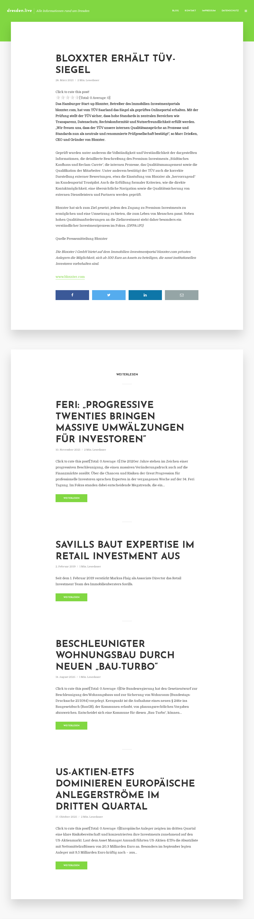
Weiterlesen (72, 498)
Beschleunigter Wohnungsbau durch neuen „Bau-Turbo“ (115, 656)
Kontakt (190, 11)
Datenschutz (230, 11)
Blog (175, 11)
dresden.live (19, 11)
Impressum (209, 11)
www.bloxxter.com (70, 277)
